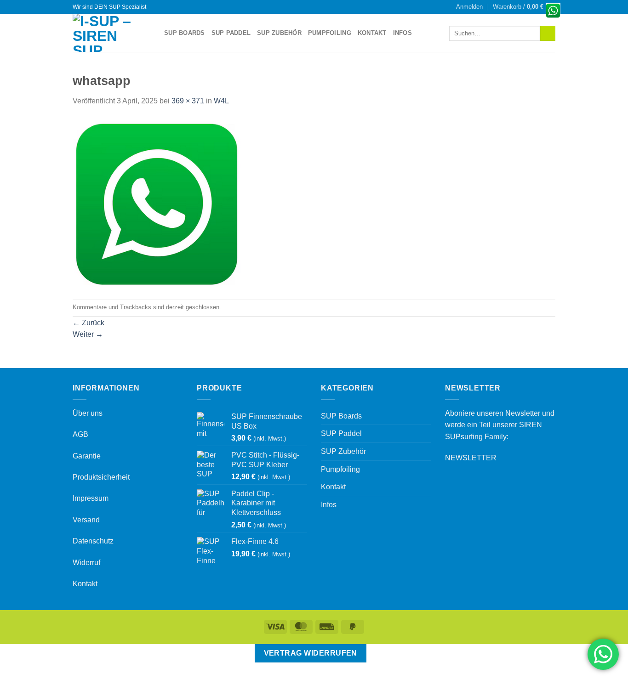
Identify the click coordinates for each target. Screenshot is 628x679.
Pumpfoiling (329, 32)
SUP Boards (184, 32)
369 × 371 (187, 101)
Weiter (88, 334)
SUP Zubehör (279, 32)
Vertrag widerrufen (310, 653)
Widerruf (86, 562)
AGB (80, 434)
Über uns (88, 413)
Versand (86, 520)
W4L (221, 101)
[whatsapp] (157, 203)
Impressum (90, 498)
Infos (402, 32)
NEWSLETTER (471, 458)
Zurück (88, 323)
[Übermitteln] (547, 33)
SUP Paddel (231, 32)
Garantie (87, 456)
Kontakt (372, 32)
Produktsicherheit (101, 477)
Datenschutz (93, 541)
